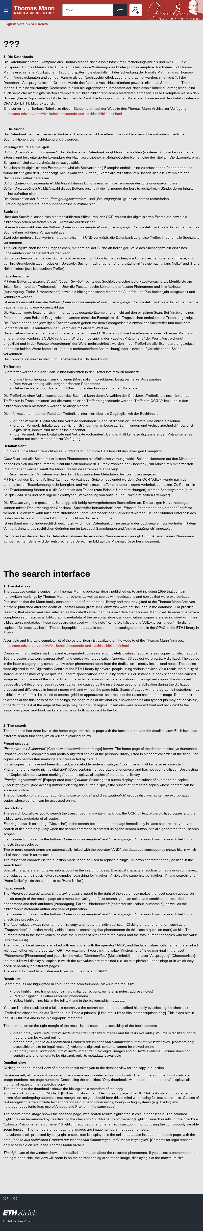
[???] (135, 10)
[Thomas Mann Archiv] (176, 10)
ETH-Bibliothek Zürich (17, 1221)
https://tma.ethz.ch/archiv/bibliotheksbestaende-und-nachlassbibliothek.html (62, 114)
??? (34, 10)
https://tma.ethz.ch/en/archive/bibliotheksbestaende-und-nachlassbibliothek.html (66, 646)
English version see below (25, 24)
